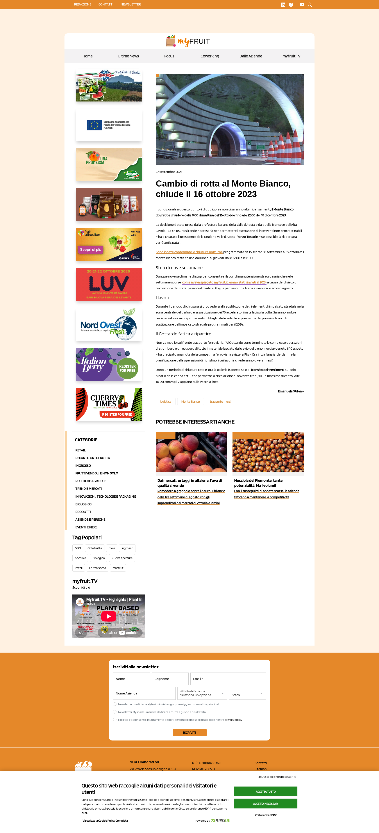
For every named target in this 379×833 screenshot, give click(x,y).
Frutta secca (97, 568)
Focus (169, 56)
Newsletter (131, 4)
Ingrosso (83, 465)
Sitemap (261, 769)
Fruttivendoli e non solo (96, 473)
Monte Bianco (190, 402)
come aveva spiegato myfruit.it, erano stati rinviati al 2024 (224, 282)
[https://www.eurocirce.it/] (108, 89)
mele (112, 548)
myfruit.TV (291, 56)
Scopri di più (81, 587)
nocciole (80, 558)
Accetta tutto (266, 791)
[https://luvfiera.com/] (108, 288)
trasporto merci (220, 402)
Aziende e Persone (90, 519)
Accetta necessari (265, 803)
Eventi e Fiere (86, 527)
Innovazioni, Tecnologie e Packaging (105, 496)
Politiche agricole (90, 481)
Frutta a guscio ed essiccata (258, 435)
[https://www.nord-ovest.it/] (108, 328)
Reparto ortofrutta (92, 458)
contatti (105, 4)
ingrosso (127, 548)
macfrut (118, 568)
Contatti (261, 763)
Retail (80, 450)
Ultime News (128, 56)
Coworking (210, 56)
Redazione (82, 4)
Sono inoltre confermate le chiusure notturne (189, 252)
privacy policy (233, 719)
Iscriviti (189, 732)
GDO (78, 548)
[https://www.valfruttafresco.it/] (108, 168)
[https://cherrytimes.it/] (108, 408)
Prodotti (83, 512)
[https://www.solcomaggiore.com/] (108, 128)
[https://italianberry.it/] (108, 368)
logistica (165, 402)
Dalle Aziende (251, 56)
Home (87, 56)
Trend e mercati (88, 488)
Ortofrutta (95, 548)
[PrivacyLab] (220, 820)
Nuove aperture (121, 558)
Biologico (83, 504)
